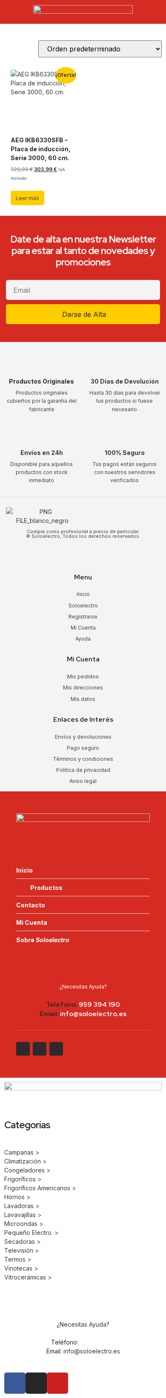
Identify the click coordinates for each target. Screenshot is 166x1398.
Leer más (27, 198)
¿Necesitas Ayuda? (83, 986)
